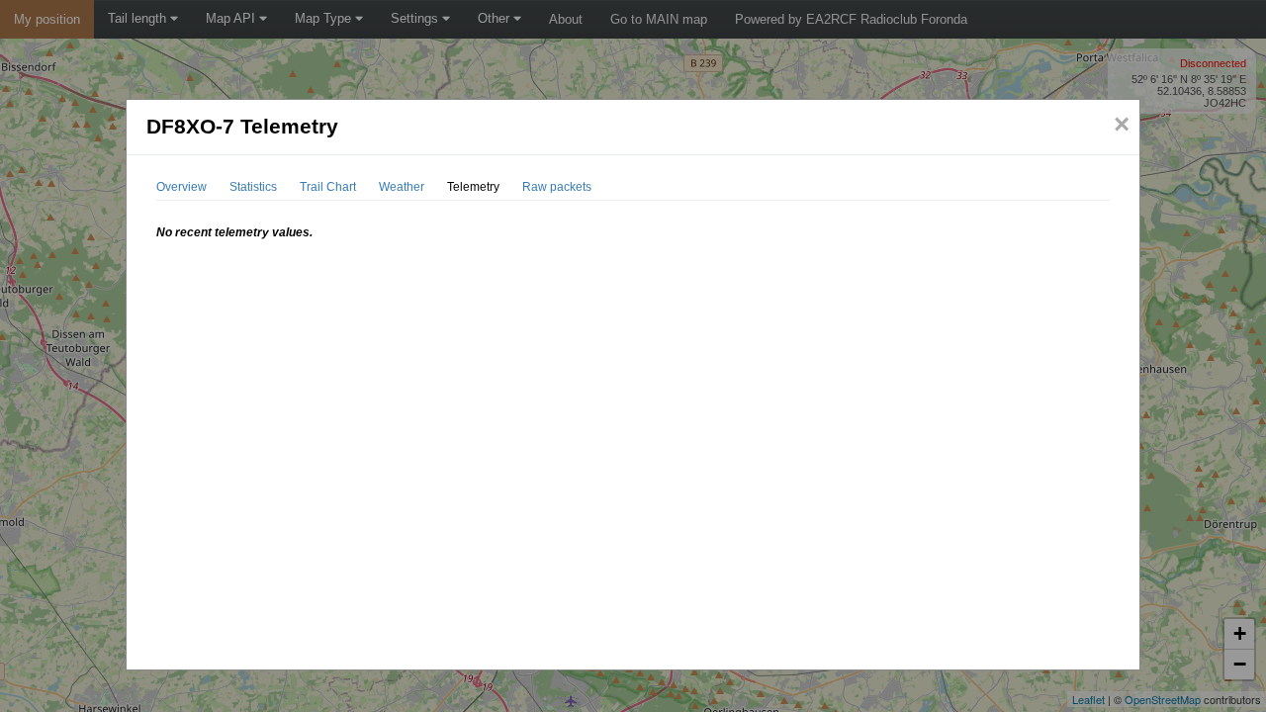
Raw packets (556, 187)
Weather (401, 187)
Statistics (253, 187)
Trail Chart (328, 187)
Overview (181, 187)
